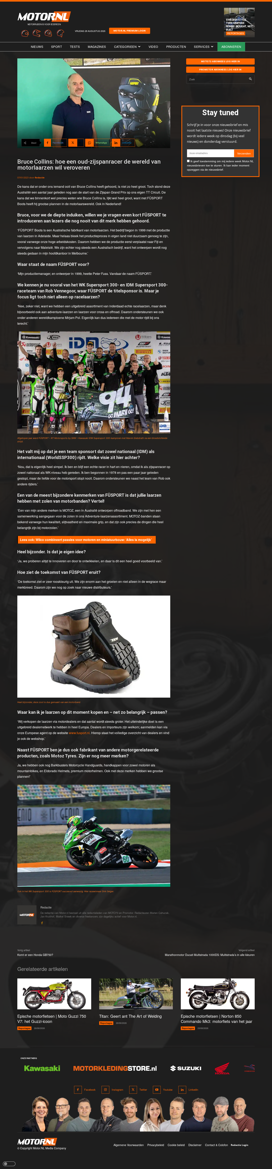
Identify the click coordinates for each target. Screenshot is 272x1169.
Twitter (143, 1089)
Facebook (90, 1089)
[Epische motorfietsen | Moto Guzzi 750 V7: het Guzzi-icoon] (54, 994)
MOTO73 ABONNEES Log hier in (220, 61)
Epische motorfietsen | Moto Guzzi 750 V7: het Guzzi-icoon (51, 1018)
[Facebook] (41, 922)
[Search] (250, 79)
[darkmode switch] (9, 1163)
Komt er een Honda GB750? (35, 955)
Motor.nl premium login (129, 30)
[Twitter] (133, 1090)
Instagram (117, 1089)
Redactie (40, 177)
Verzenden (244, 153)
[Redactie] (26, 915)
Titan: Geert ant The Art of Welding (130, 1016)
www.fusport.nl (79, 733)
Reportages (235, 33)
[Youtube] (157, 1090)
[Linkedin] (182, 1090)
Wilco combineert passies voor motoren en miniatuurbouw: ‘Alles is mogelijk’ (94, 539)
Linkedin (193, 1089)
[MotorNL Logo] (37, 1142)
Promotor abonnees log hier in (220, 69)
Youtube (167, 1089)
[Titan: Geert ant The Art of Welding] (136, 994)
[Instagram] (105, 1090)
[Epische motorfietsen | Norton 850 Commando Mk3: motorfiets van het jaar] (218, 994)
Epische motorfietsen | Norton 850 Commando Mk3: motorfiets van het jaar (216, 1018)
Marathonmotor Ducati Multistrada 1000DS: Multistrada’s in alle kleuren (210, 955)
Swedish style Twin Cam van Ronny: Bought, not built (239, 25)
